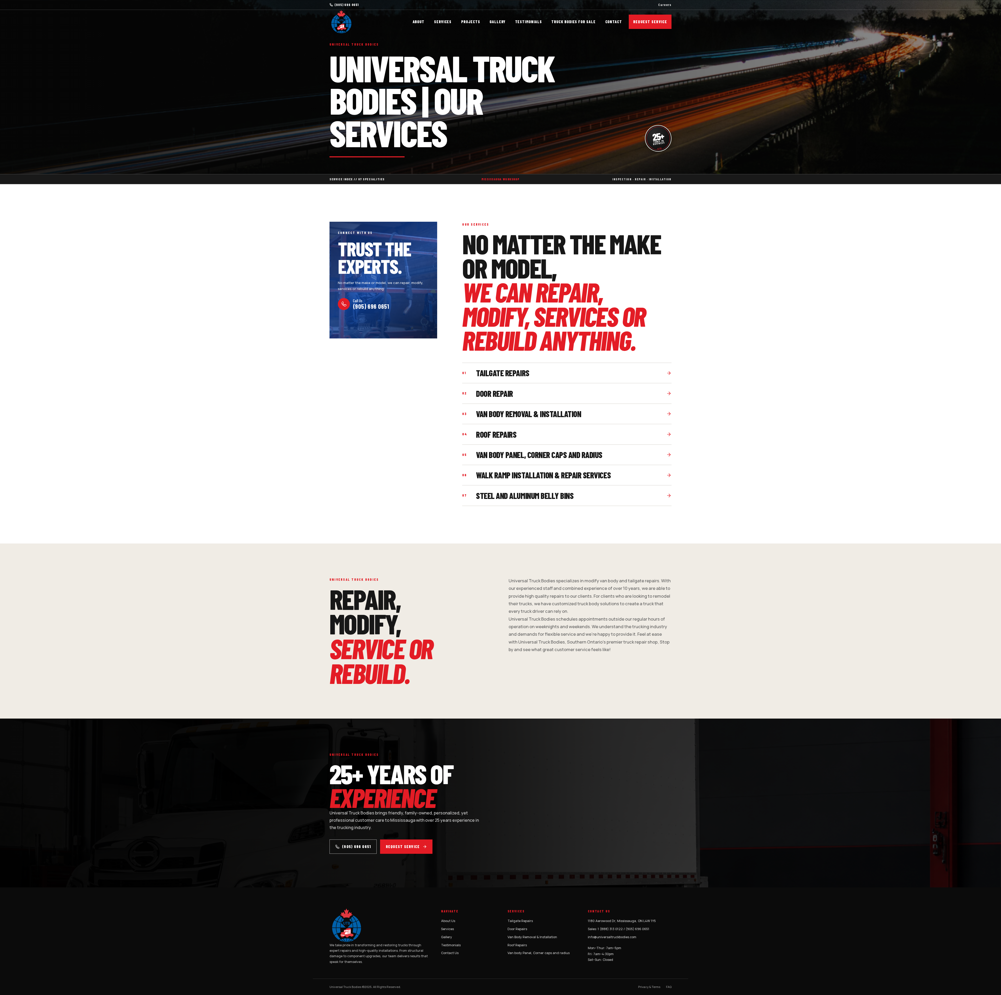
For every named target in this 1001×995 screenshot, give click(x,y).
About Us (448, 921)
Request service (403, 846)
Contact (613, 21)
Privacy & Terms (649, 987)
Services (442, 21)
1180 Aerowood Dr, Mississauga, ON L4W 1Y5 (622, 921)
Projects (470, 21)
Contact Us (450, 953)
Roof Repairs (517, 945)
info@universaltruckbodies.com (612, 937)
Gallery (497, 21)
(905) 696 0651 (346, 4)
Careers (665, 4)
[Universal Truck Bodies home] (341, 22)
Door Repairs (517, 929)
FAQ (669, 987)
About (419, 21)
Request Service (650, 21)
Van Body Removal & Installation (532, 937)
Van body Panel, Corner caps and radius (539, 953)
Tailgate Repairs (520, 921)
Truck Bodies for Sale (573, 21)
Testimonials (528, 21)
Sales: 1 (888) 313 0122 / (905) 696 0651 (618, 929)
